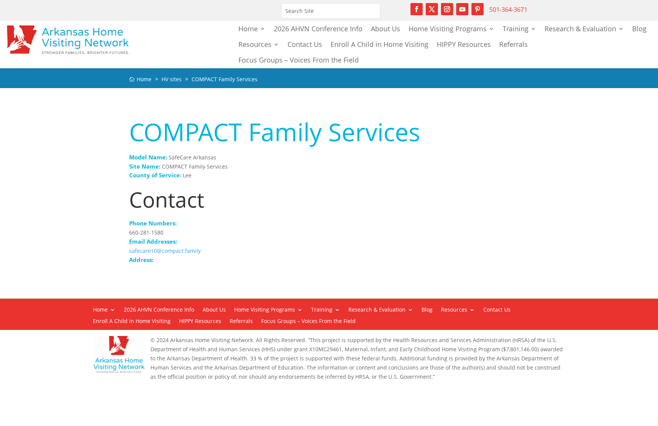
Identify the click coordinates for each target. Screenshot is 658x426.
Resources (255, 44)
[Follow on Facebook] (416, 9)
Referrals (513, 44)
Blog (639, 28)
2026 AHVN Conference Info (318, 28)
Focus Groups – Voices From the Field (298, 59)
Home (248, 28)
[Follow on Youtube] (462, 9)
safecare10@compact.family (165, 250)
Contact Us (304, 44)
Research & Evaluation (580, 28)
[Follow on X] (432, 9)
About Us (385, 28)
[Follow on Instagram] (447, 9)
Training (516, 28)
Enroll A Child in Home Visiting (379, 44)
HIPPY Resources (464, 44)
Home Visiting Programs (448, 28)
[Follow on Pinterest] (477, 9)
